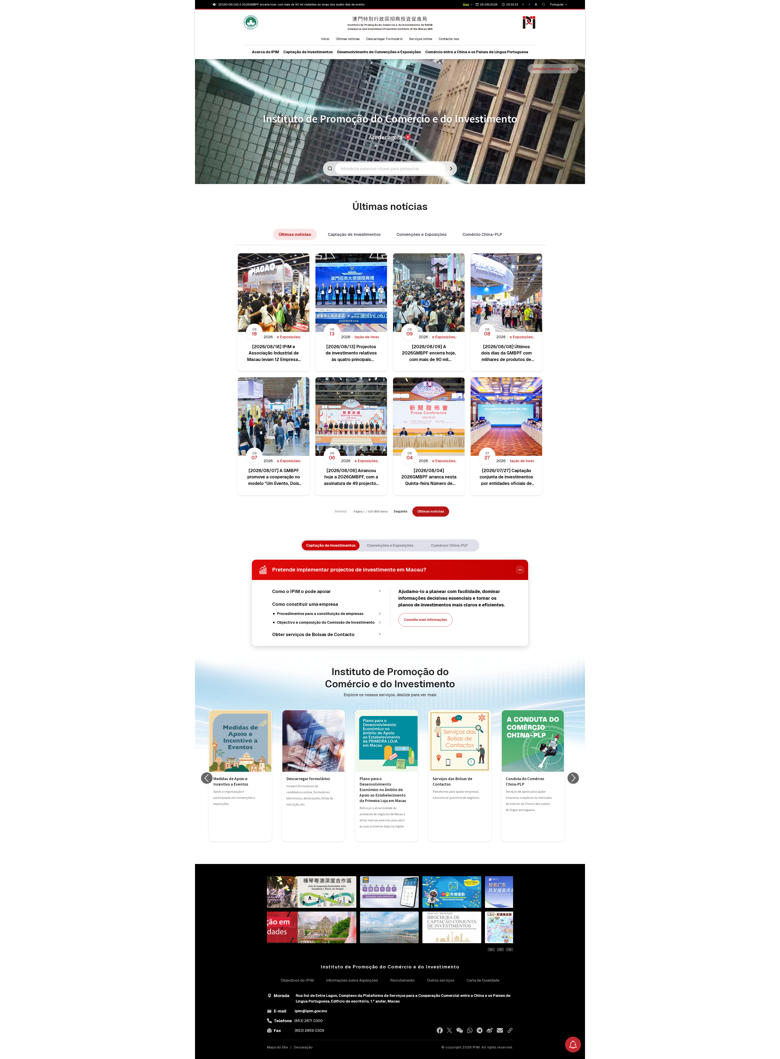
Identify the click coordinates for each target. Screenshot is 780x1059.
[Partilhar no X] (449, 1030)
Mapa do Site (277, 1047)
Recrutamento (402, 980)
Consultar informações (553, 68)
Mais (466, 4)
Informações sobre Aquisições (352, 980)
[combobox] (391, 168)
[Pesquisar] (543, 4)
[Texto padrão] (529, 4)
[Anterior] (206, 778)
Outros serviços (440, 980)
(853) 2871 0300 (308, 1020)
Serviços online (420, 39)
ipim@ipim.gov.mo (311, 1011)
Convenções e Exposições (421, 234)
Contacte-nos (449, 39)
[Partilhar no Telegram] (480, 1030)
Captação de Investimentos (354, 234)
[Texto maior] (534, 4)
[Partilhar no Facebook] (440, 1030)
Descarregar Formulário (384, 39)
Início (325, 39)
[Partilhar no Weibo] (490, 1030)
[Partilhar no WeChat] (459, 1030)
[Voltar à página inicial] (251, 22)
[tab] (331, 545)
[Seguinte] (573, 778)
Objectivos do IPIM (297, 980)
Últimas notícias (348, 39)
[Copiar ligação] (510, 1030)
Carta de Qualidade (483, 980)
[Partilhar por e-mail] (500, 1030)
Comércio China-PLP (482, 234)
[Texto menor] (524, 4)
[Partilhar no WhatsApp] (470, 1030)
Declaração (303, 1047)
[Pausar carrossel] (500, 949)
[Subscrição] (573, 1044)
